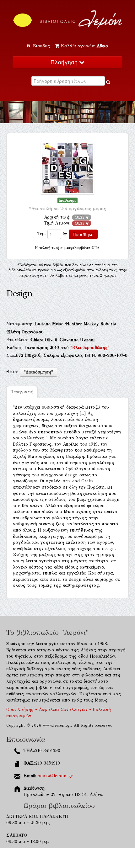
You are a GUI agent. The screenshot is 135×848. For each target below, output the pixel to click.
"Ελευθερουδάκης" (90, 347)
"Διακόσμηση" (38, 372)
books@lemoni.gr (55, 775)
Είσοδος (41, 46)
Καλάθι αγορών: (84, 46)
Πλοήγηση (65, 62)
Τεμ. (41, 233)
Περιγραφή (22, 392)
